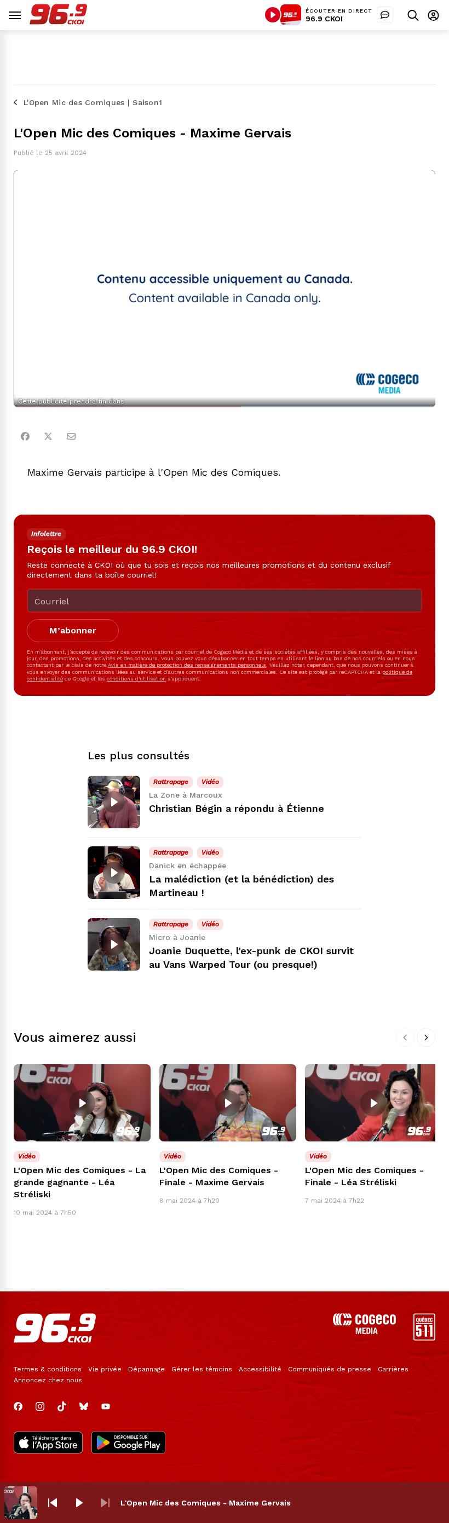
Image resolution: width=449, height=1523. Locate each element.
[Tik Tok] (61, 1406)
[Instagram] (40, 1406)
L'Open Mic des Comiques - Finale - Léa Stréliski (364, 1176)
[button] (53, 1503)
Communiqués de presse (329, 1369)
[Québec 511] (424, 1337)
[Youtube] (105, 1406)
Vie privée (105, 1369)
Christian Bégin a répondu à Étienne (236, 808)
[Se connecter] (433, 15)
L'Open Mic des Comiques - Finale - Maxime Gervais (218, 1176)
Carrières (393, 1369)
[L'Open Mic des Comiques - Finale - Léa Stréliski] (373, 1102)
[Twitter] (48, 436)
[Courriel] (71, 436)
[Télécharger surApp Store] (48, 1444)
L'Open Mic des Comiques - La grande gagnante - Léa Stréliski (80, 1182)
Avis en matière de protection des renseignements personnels (187, 665)
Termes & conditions (48, 1369)
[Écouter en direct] (272, 15)
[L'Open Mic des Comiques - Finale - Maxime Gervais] (227, 1102)
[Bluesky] (83, 1406)
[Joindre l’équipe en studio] (385, 15)
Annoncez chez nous (48, 1380)
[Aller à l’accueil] (58, 21)
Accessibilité (260, 1369)
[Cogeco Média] (364, 1331)
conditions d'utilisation (136, 679)
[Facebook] (25, 436)
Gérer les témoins (201, 1369)
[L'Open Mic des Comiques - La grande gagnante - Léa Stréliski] (82, 1102)
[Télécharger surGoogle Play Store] (128, 1444)
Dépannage (146, 1369)
